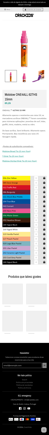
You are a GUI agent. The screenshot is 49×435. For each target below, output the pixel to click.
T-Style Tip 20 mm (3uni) (13, 156)
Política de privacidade (24, 382)
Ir (44, 365)
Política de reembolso (24, 385)
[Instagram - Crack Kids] (24, 408)
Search (24, 380)
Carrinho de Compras (34, 9)
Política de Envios (24, 388)
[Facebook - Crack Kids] (20, 408)
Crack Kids (28, 427)
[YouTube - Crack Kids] (28, 408)
